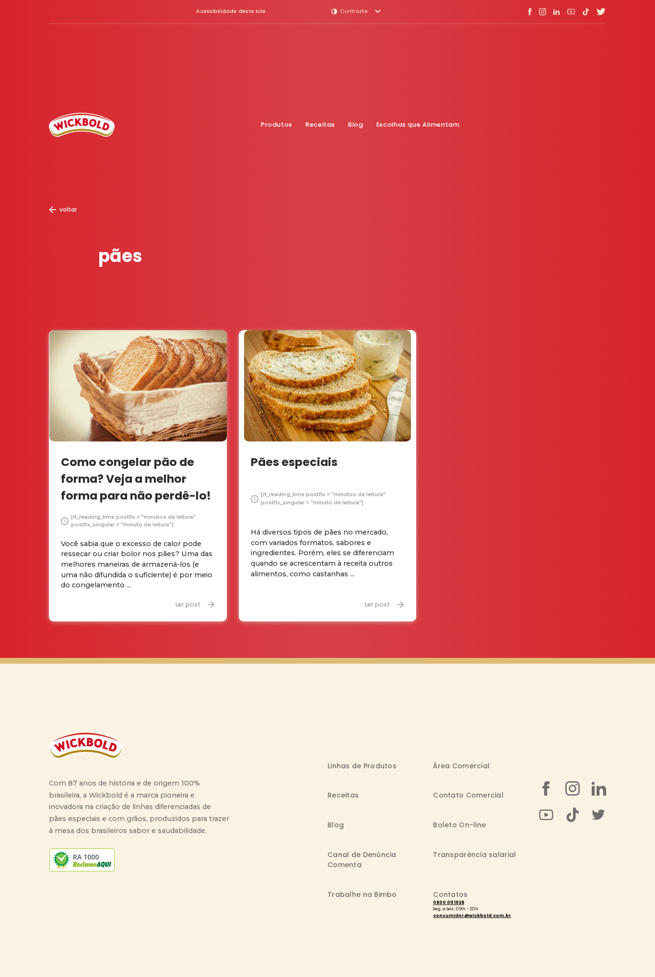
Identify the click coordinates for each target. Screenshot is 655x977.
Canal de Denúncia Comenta (362, 860)
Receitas (320, 124)
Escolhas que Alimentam (418, 124)
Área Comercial (461, 766)
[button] (356, 11)
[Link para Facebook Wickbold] (530, 11)
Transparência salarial (474, 854)
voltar (68, 209)
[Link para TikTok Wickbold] (585, 11)
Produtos (276, 124)
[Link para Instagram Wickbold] (542, 11)
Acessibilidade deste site (231, 11)
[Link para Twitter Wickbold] (601, 11)
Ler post (187, 604)
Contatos (450, 894)
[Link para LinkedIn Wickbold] (556, 12)
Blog (355, 124)
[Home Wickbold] (82, 125)
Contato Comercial (468, 795)
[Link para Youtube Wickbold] (571, 11)
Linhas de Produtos (362, 766)
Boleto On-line (459, 825)
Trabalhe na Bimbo (362, 894)
